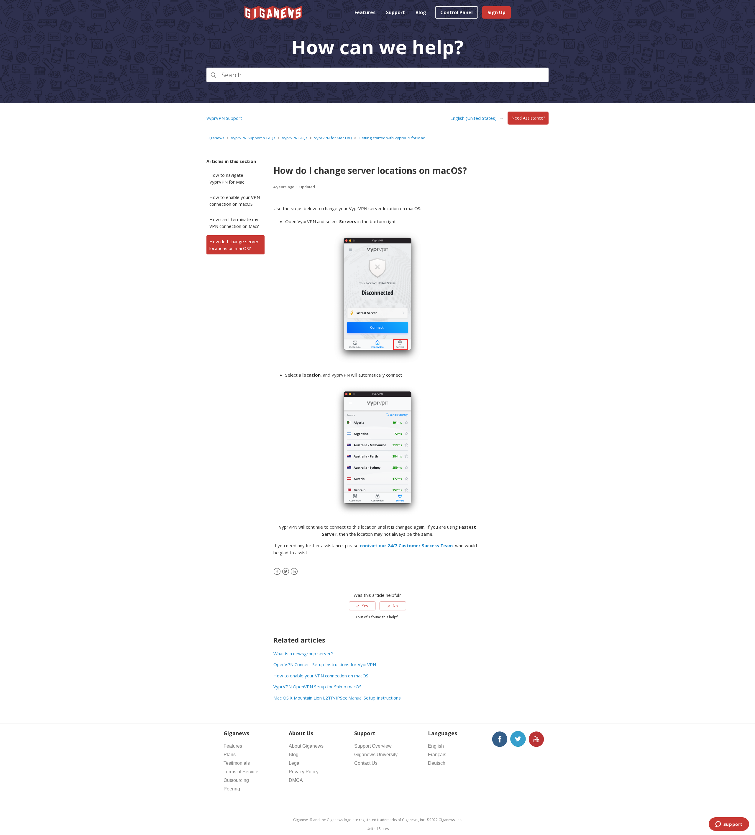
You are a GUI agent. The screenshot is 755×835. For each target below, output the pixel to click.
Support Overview (373, 746)
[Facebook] (277, 571)
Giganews (215, 137)
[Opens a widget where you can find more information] (728, 824)
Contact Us (366, 763)
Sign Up (496, 12)
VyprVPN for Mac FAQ (333, 137)
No (395, 605)
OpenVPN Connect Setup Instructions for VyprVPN (324, 664)
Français (437, 754)
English (436, 746)
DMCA (296, 780)
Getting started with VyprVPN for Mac (392, 137)
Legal (295, 763)
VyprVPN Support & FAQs (253, 137)
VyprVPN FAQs (295, 137)
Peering (232, 788)
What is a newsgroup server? (303, 653)
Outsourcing (236, 780)
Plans (230, 754)
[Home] (273, 18)
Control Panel (456, 12)
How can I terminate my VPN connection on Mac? (234, 222)
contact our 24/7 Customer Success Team (406, 545)
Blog (421, 12)
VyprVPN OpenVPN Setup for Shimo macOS (317, 686)
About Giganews (306, 746)
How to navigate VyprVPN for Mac (226, 178)
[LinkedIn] (294, 571)
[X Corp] (285, 571)
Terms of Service (241, 771)
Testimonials (237, 763)
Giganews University (376, 754)
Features (364, 12)
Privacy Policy (304, 771)
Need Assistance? (528, 118)
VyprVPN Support (224, 118)
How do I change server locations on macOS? (234, 244)
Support (395, 12)
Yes (365, 605)
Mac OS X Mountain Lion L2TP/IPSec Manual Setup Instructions (337, 698)
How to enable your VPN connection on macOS (234, 200)
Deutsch (436, 763)
